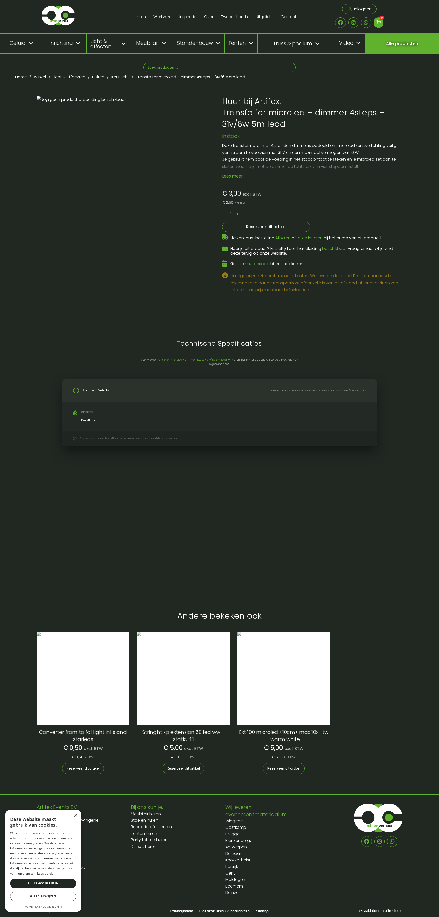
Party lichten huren (149, 840)
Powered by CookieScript (43, 906)
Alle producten (402, 44)
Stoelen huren (144, 820)
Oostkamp (235, 827)
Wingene (234, 821)
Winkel (40, 77)
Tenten (237, 43)
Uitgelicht (264, 16)
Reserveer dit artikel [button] (83, 768)
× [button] (75, 815)
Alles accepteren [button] (43, 883)
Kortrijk (231, 866)
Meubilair (147, 43)
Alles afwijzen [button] (43, 896)
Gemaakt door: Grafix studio (380, 910)
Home (21, 77)
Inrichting (61, 43)
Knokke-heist (237, 860)
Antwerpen (236, 847)
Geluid (18, 43)
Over (208, 17)
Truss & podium (292, 43)
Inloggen (363, 9)
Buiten (98, 77)
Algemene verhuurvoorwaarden (224, 910)
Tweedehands (234, 16)
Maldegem (236, 879)
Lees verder (46, 873)
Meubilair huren (146, 814)
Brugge (232, 834)
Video (346, 43)
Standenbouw (195, 43)
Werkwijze (162, 16)
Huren (140, 16)
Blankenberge (239, 841)
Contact (288, 16)
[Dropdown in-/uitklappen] (30, 43)
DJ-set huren (143, 846)
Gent (230, 873)
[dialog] (43, 861)
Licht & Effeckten (69, 77)
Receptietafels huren (151, 827)
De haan (233, 853)
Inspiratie (187, 16)
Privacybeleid (181, 910)
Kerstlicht (120, 77)
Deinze (232, 892)
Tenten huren (144, 833)
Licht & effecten (101, 44)
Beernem (234, 886)
